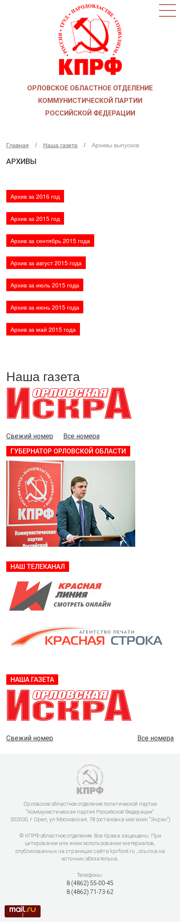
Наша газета (60, 145)
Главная (17, 145)
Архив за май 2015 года (43, 329)
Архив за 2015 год (35, 218)
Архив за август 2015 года (46, 263)
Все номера (81, 436)
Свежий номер (29, 436)
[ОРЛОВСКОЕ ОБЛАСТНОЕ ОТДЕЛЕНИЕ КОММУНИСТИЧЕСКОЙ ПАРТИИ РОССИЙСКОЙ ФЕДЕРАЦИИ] (90, 38)
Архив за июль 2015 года (44, 285)
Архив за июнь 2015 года (44, 307)
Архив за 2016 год (35, 196)
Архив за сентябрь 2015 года (50, 240)
